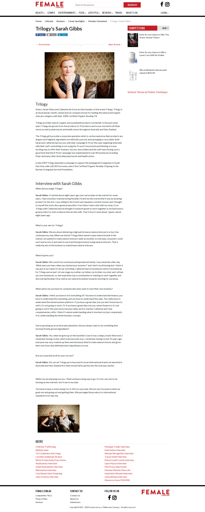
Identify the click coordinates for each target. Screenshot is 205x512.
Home (39, 21)
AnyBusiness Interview (46, 463)
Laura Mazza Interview (115, 463)
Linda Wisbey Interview (116, 476)
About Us (74, 499)
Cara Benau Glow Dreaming (49, 473)
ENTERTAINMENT (66, 12)
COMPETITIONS (137, 28)
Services (39, 502)
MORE (164, 28)
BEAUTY (40, 12)
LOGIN (164, 12)
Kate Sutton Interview (115, 450)
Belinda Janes (42, 450)
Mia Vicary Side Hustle (115, 466)
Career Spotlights (76, 21)
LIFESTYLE (93, 12)
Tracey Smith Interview (116, 456)
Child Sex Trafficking (46, 446)
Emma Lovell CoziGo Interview (119, 460)
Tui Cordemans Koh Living (48, 453)
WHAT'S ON (132, 12)
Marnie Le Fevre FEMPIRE (117, 480)
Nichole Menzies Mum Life (117, 470)
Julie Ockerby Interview (47, 476)
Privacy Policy (41, 499)
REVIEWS (106, 12)
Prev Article (44, 44)
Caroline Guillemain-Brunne (49, 456)
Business (60, 21)
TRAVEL (119, 12)
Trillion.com (107, 507)
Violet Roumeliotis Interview (49, 466)
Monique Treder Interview (117, 446)
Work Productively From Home (51, 460)
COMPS (51, 12)
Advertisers (75, 502)
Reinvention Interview (46, 470)
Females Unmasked (97, 21)
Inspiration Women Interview (118, 473)
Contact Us (75, 495)
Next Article (115, 44)
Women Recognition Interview (119, 453)
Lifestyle (49, 21)
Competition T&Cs (44, 495)
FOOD (81, 12)
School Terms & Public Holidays (147, 92)
